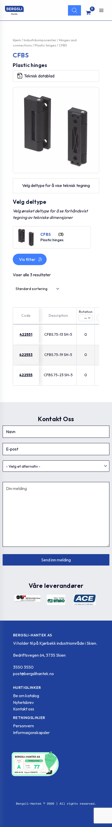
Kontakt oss (23, 708)
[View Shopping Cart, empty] (88, 12)
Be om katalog (26, 695)
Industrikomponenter (40, 40)
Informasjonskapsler (31, 732)
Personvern (23, 725)
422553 (26, 354)
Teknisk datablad (39, 75)
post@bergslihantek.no (33, 673)
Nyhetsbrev (23, 702)
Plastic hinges (45, 45)
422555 (26, 375)
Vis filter (27, 259)
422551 (26, 334)
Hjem (17, 40)
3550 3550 (23, 667)
